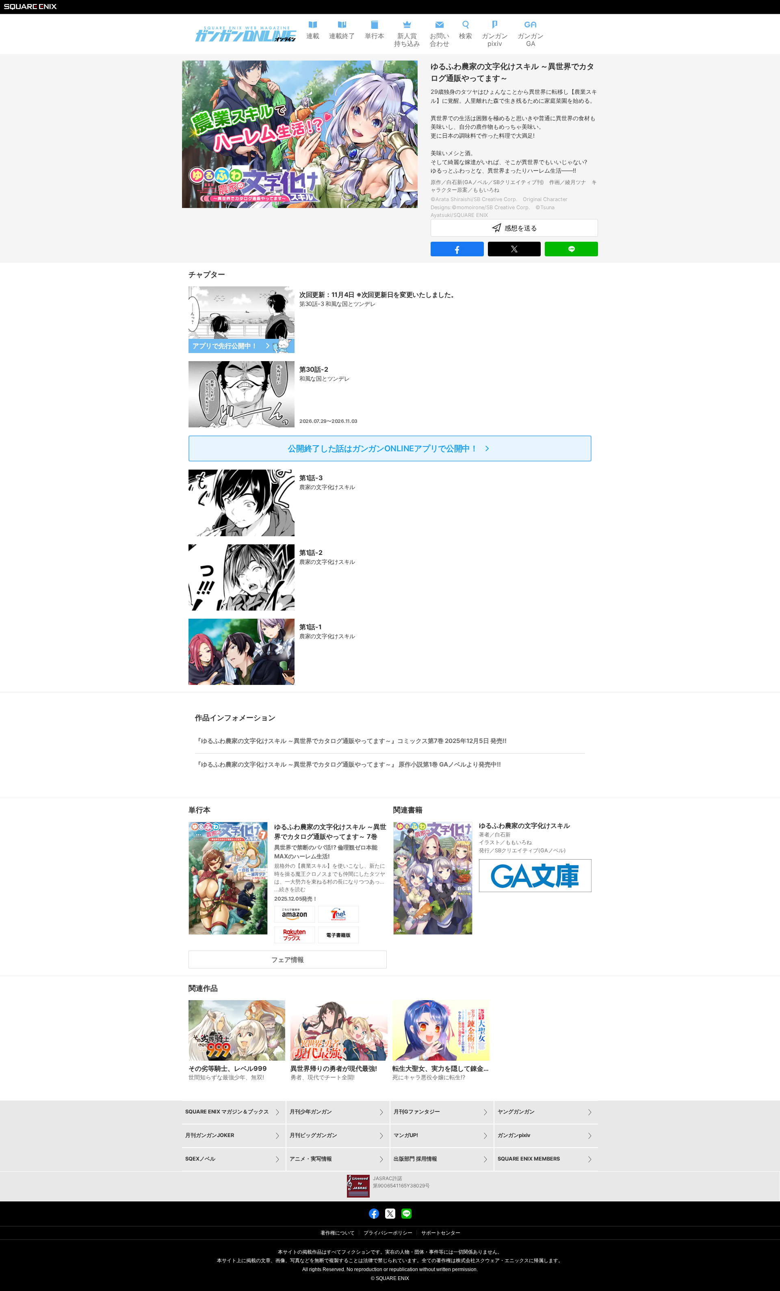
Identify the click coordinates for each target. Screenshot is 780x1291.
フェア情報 (287, 959)
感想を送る (521, 228)
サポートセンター (440, 1233)
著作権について (338, 1233)
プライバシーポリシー (388, 1233)
